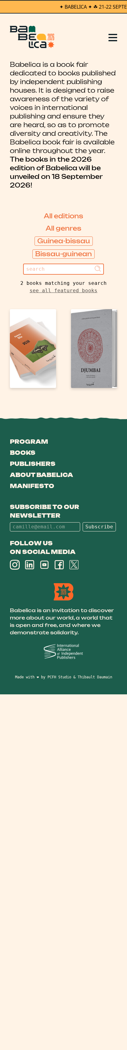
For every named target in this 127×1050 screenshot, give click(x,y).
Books (22, 452)
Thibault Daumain (95, 677)
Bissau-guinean (63, 254)
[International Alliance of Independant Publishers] (63, 651)
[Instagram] (15, 565)
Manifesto (32, 486)
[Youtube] (44, 565)
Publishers (32, 463)
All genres (63, 228)
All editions (63, 216)
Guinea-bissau (63, 241)
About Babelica (41, 474)
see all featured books (63, 290)
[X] (74, 565)
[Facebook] (59, 565)
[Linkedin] (30, 565)
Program (29, 441)
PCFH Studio (59, 677)
